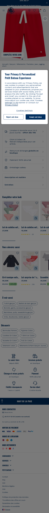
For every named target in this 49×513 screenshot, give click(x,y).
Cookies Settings (24, 110)
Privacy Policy (11, 105)
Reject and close (12, 117)
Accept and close (35, 117)
